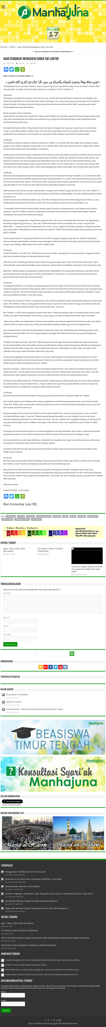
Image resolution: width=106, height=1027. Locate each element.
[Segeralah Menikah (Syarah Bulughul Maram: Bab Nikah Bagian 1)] (2, 908)
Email (6, 626)
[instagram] (65, 667)
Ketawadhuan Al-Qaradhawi (17, 695)
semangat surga (22, 519)
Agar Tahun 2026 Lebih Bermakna (17, 923)
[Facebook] (50, 667)
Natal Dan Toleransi (14, 702)
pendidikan (93, 516)
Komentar (7, 593)
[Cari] (72, 653)
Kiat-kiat (82, 516)
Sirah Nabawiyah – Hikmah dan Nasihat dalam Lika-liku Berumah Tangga (34, 709)
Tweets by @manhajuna (11, 805)
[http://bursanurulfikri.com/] (53, 532)
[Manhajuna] (53, 11)
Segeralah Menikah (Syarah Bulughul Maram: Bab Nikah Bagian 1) (36, 908)
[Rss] (40, 667)
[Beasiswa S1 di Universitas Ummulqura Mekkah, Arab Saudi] (2, 879)
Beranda (4, 47)
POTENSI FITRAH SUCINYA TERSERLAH (19, 930)
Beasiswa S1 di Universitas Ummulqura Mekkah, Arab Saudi (33, 879)
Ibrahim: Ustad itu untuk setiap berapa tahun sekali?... (27, 965)
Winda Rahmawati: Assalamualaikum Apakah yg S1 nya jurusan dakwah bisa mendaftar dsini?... (43, 970)
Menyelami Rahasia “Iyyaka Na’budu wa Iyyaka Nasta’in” (31, 901)
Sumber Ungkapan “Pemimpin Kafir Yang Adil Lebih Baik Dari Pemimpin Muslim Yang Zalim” (49, 893)
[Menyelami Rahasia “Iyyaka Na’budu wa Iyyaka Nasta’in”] (2, 901)
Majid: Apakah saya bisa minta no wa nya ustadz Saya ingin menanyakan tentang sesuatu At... (42, 974)
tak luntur (36, 519)
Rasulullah (7, 519)
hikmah (57, 516)
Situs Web (7, 635)
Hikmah (12, 47)
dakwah (31, 516)
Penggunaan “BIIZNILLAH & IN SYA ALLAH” (25, 872)
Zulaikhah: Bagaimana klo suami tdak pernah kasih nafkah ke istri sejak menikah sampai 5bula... (43, 960)
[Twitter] (55, 667)
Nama (6, 617)
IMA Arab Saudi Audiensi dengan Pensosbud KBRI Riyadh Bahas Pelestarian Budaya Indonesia (45, 938)
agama (21, 516)
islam (73, 516)
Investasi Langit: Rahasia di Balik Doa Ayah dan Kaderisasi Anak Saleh (86, 569)
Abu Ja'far (11, 516)
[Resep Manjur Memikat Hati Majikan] (2, 886)
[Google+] (45, 667)
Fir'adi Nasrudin (44, 516)
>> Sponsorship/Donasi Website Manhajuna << (53, 51)
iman (65, 516)
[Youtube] (60, 667)
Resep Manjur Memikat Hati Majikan (22, 886)
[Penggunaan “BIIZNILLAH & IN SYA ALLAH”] (2, 872)
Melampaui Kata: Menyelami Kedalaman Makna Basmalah (28, 945)
